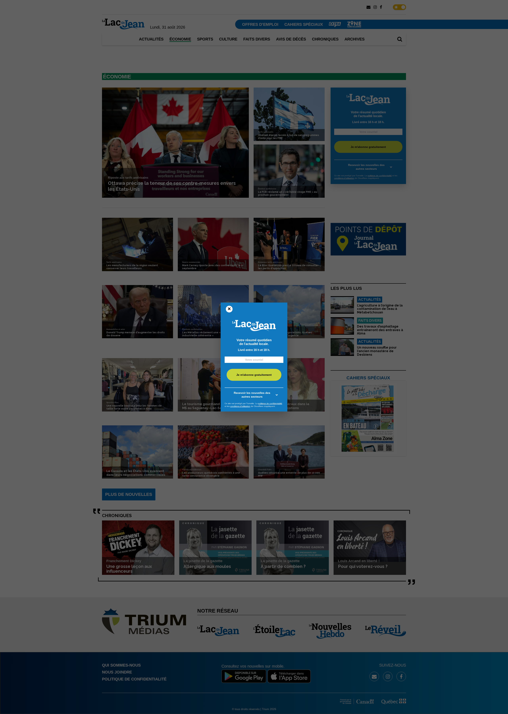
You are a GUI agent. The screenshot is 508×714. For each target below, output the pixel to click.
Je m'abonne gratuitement (254, 375)
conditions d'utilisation (240, 406)
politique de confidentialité (270, 403)
